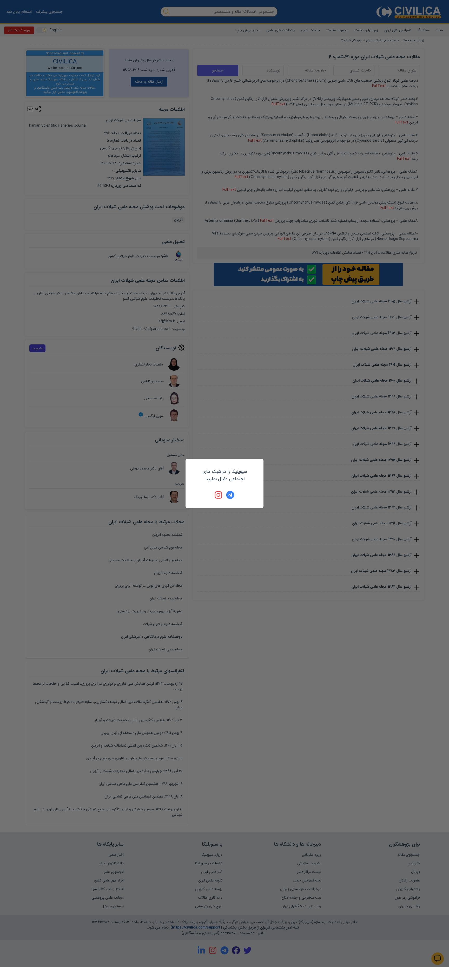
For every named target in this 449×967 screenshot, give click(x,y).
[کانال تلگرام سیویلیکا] (230, 495)
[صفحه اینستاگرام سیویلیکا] (219, 495)
